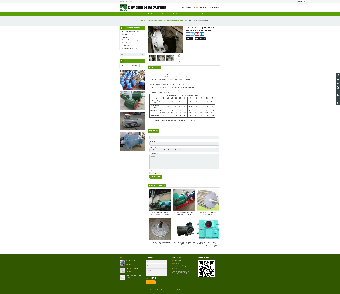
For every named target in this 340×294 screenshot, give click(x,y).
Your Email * (152, 141)
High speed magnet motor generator (132, 40)
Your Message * (153, 153)
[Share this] (188, 34)
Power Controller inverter (129, 42)
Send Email (201, 39)
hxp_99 (175, 268)
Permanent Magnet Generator (130, 31)
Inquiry (190, 39)
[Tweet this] (192, 34)
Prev (150, 39)
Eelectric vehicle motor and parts (131, 48)
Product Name (153, 147)
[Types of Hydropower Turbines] (122, 272)
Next (181, 39)
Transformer (125, 45)
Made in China (126, 65)
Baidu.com (135, 65)
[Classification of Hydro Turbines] (122, 265)
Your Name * (153, 135)
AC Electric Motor (127, 37)
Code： (151, 171)
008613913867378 (177, 261)
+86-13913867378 (188, 7)
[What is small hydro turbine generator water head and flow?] (122, 280)
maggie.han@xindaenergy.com (209, 7)
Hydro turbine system (128, 34)
